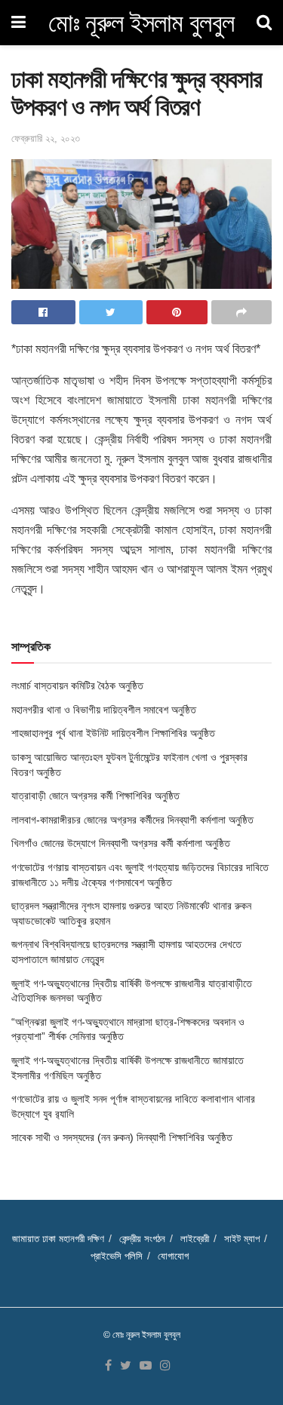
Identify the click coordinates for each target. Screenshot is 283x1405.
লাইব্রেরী (194, 1238)
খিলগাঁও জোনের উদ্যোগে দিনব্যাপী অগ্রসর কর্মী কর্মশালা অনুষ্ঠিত (120, 843)
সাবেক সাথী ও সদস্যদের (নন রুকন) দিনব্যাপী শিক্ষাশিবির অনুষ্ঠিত (121, 1137)
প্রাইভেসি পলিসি (117, 1256)
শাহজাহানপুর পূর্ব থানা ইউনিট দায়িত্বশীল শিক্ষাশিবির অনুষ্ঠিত (113, 733)
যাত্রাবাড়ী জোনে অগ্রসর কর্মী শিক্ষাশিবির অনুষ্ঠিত (95, 796)
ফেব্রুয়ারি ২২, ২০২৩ (45, 138)
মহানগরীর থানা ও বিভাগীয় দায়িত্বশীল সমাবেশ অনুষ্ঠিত (103, 710)
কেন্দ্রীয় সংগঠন (142, 1238)
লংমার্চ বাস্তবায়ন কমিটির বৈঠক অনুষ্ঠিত (77, 685)
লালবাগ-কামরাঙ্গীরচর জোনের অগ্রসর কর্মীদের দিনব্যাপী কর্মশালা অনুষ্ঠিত (132, 820)
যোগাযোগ (173, 1256)
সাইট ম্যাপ (242, 1238)
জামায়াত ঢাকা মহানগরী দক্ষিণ (58, 1238)
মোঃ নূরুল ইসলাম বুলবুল (141, 22)
